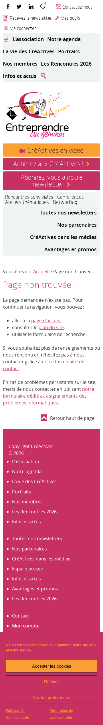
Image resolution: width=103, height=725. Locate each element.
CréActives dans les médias (63, 237)
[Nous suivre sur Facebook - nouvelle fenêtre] (8, 6)
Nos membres (20, 63)
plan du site (51, 327)
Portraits (69, 51)
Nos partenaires (77, 224)
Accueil (40, 271)
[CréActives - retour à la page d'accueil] (37, 115)
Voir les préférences (51, 697)
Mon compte (25, 626)
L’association (28, 39)
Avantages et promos (70, 249)
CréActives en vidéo (55, 150)
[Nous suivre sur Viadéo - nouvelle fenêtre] (43, 6)
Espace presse (27, 569)
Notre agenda (64, 39)
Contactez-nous (77, 6)
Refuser (51, 681)
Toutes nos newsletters (68, 212)
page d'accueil (46, 320)
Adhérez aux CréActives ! (48, 163)
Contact (20, 616)
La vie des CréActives (29, 51)
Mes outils (70, 17)
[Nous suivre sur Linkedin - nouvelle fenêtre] (31, 6)
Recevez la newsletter (31, 17)
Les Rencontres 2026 (66, 63)
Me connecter (23, 28)
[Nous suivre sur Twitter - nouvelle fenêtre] (19, 6)
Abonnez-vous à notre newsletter (52, 180)
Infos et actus (19, 75)
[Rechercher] (43, 76)
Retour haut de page (72, 418)
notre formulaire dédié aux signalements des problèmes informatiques (48, 396)
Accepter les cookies (51, 666)
